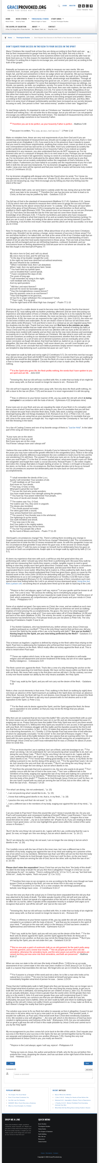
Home (91, 9)
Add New (89, 1070)
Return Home (10, 21)
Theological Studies (40, 18)
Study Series (56, 18)
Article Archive (42, 1141)
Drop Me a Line (52, 29)
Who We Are (42, 1136)
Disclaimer (85, 9)
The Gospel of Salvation (16, 26)
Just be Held (74, 428)
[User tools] (88, 52)
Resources (41, 1139)
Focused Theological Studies (59, 21)
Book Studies (21, 18)
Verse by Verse (20, 21)
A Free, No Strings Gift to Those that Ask (18, 29)
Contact (79, 9)
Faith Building (42, 1134)
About (34, 26)
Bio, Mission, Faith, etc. (39, 29)
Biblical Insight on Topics (39, 21)
